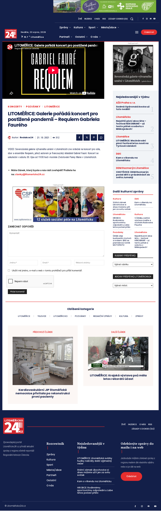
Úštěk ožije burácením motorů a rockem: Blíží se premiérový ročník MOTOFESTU (122, 240)
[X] (86, 137)
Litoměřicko (123, 117)
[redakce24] (10, 137)
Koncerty (15, 106)
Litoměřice (52, 106)
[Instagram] (147, 19)
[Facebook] (143, 19)
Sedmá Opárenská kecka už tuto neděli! (133, 108)
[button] (132, 19)
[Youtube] (154, 19)
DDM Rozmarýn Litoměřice (132, 168)
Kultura (117, 199)
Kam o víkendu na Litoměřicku (127, 159)
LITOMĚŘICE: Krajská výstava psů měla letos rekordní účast (118, 377)
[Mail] (151, 19)
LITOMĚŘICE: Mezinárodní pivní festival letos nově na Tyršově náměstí (132, 143)
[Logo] (11, 33)
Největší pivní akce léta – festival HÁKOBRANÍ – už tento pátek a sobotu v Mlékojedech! (131, 124)
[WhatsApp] (101, 137)
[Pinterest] (94, 137)
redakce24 (26, 137)
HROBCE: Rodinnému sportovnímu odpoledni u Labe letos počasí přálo (121, 222)
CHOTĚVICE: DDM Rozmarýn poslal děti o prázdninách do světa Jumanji (133, 174)
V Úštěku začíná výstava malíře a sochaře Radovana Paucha (144, 221)
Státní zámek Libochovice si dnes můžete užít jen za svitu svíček (121, 206)
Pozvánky (33, 106)
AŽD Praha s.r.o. (126, 102)
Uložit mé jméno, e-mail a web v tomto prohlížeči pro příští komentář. (47, 270)
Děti (118, 154)
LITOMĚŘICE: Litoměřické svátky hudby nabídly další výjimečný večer (94, 461)
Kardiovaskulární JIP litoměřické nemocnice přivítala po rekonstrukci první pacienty (43, 393)
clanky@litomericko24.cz (30, 174)
